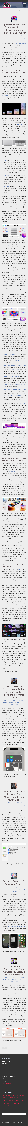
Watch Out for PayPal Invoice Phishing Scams (12, 1100)
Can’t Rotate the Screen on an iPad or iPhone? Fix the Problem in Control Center (14, 692)
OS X (21, 38)
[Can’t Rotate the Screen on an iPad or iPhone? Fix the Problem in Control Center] (14, 681)
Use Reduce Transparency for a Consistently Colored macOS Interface (14, 970)
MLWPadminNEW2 (14, 40)
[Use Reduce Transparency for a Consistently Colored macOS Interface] (14, 961)
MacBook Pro (6, 38)
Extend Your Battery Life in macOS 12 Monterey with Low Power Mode (14, 795)
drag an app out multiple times (17, 926)
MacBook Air (7, 384)
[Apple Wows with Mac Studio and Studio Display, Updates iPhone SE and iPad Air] (14, 19)
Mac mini (17, 360)
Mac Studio (20, 124)
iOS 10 (18, 36)
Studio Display (6, 245)
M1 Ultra (5, 96)
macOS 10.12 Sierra (14, 38)
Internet (14, 36)
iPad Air (20, 569)
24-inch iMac (22, 403)
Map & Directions (6, 1083)
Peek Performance (20, 44)
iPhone (22, 36)
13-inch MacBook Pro (19, 384)
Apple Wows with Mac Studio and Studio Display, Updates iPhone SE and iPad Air (14, 28)
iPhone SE (12, 471)
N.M (18, 1122)
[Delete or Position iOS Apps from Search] (14, 876)
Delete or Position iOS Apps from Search (14, 882)
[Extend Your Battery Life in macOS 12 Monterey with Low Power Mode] (14, 786)
